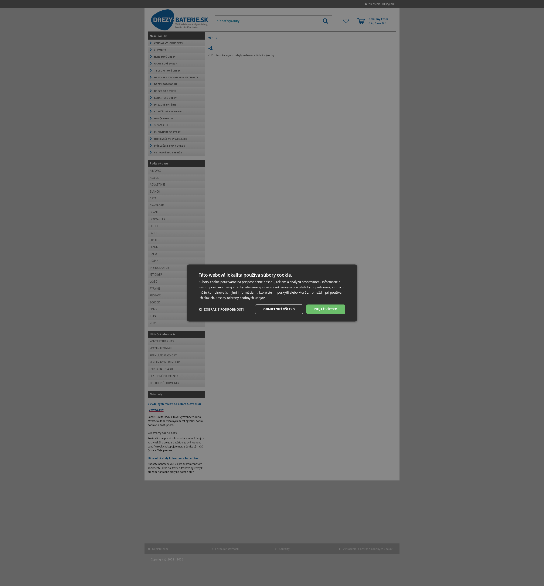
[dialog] (272, 293)
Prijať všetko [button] (325, 309)
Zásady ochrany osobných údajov (240, 298)
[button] (221, 309)
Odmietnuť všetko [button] (279, 309)
